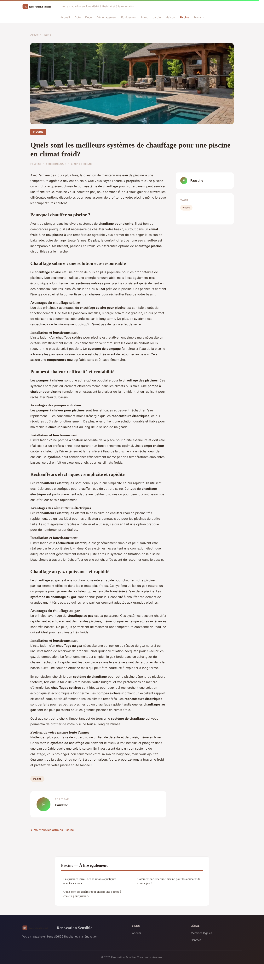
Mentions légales (201, 933)
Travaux (199, 17)
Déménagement (106, 17)
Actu (78, 17)
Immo (144, 17)
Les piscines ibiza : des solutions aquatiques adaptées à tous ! (89, 881)
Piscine (184, 17)
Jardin (157, 17)
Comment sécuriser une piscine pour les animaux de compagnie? (168, 881)
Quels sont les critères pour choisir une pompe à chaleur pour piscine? (92, 893)
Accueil (65, 17)
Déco (88, 17)
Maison (170, 17)
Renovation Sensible (74, 928)
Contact (196, 940)
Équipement (128, 17)
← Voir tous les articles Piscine (52, 830)
